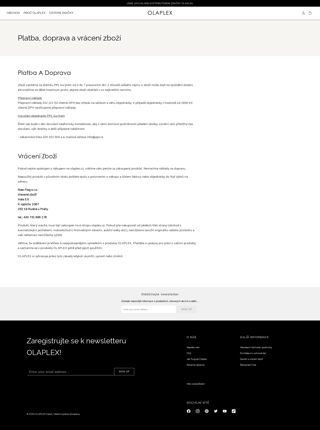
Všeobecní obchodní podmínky (256, 347)
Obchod (13, 13)
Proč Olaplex (35, 13)
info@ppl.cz (95, 137)
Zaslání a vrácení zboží (251, 359)
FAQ (189, 353)
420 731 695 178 (35, 217)
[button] (310, 13)
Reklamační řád (248, 364)
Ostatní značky (61, 13)
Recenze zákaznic (196, 364)
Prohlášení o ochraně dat (253, 353)
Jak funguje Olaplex (197, 359)
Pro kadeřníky (196, 384)
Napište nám (193, 347)
